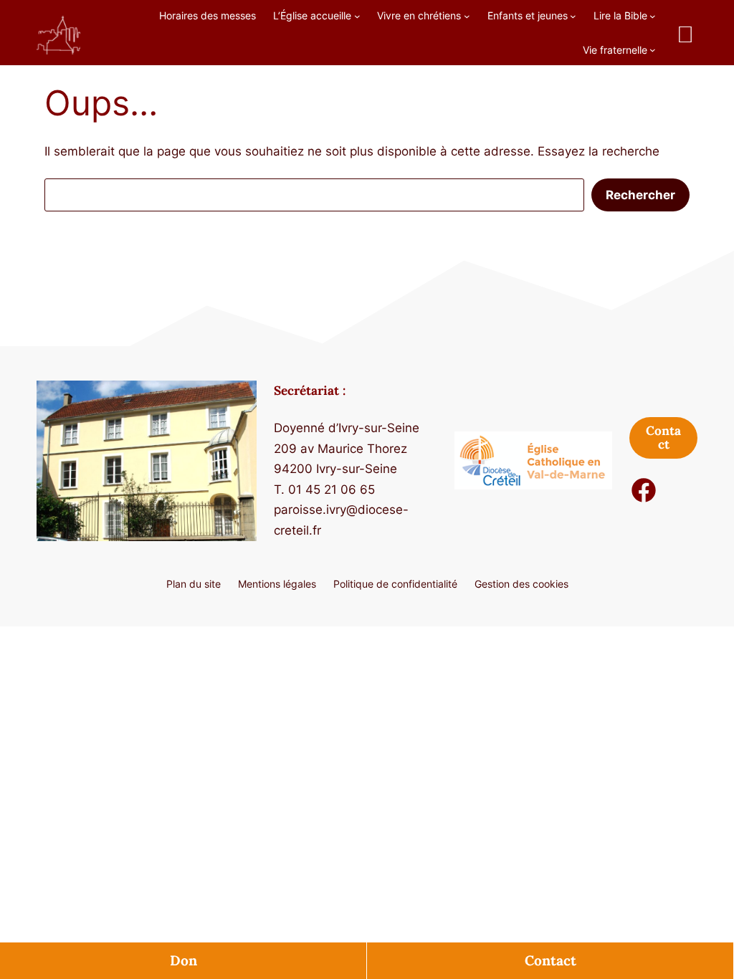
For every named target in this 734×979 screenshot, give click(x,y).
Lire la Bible (620, 15)
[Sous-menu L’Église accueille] (357, 15)
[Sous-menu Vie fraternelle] (652, 50)
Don (183, 960)
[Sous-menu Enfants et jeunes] (573, 15)
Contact (550, 960)
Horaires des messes (207, 15)
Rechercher (640, 194)
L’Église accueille (312, 15)
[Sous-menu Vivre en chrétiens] (467, 15)
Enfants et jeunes (527, 15)
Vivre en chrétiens (419, 15)
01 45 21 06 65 (331, 489)
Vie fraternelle (615, 50)
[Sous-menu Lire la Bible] (652, 15)
